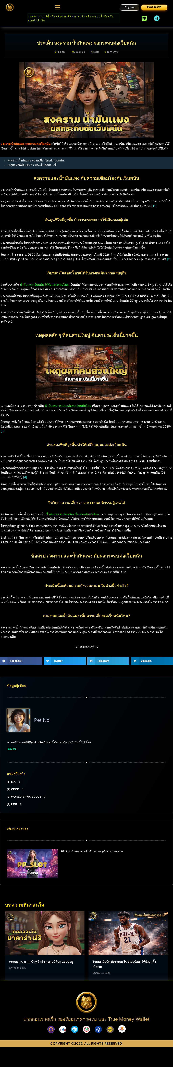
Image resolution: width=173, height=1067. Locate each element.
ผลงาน (12, 749)
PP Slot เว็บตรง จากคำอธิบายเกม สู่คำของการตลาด (92, 851)
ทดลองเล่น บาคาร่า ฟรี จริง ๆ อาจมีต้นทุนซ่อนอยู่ (41, 961)
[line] (144, 18)
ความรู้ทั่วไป (91, 646)
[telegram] (156, 18)
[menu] (58, 7)
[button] (21, 661)
